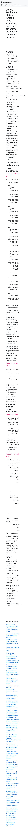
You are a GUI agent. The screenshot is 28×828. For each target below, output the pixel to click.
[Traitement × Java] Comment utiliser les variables (11, 773)
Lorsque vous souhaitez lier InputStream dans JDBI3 (12, 649)
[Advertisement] (12, 45)
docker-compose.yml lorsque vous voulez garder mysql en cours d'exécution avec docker (12, 729)
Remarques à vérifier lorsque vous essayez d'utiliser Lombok (12, 696)
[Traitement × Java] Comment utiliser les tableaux (11, 779)
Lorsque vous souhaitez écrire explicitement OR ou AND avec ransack (12, 721)
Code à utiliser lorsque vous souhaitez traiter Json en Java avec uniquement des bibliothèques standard (12, 704)
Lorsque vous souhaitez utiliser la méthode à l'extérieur (12, 635)
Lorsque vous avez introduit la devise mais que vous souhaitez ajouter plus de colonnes (12, 755)
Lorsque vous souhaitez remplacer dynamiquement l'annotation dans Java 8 (12, 689)
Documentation (6, 2)
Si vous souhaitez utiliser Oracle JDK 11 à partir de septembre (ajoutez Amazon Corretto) (12, 794)
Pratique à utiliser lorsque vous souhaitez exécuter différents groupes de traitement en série (12, 628)
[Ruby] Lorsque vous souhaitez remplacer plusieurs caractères (11, 666)
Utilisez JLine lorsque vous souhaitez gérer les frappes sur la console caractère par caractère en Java (12, 714)
